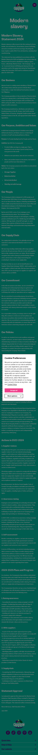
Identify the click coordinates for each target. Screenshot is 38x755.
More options (12, 396)
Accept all (13, 390)
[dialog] (19, 377)
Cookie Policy (12, 384)
